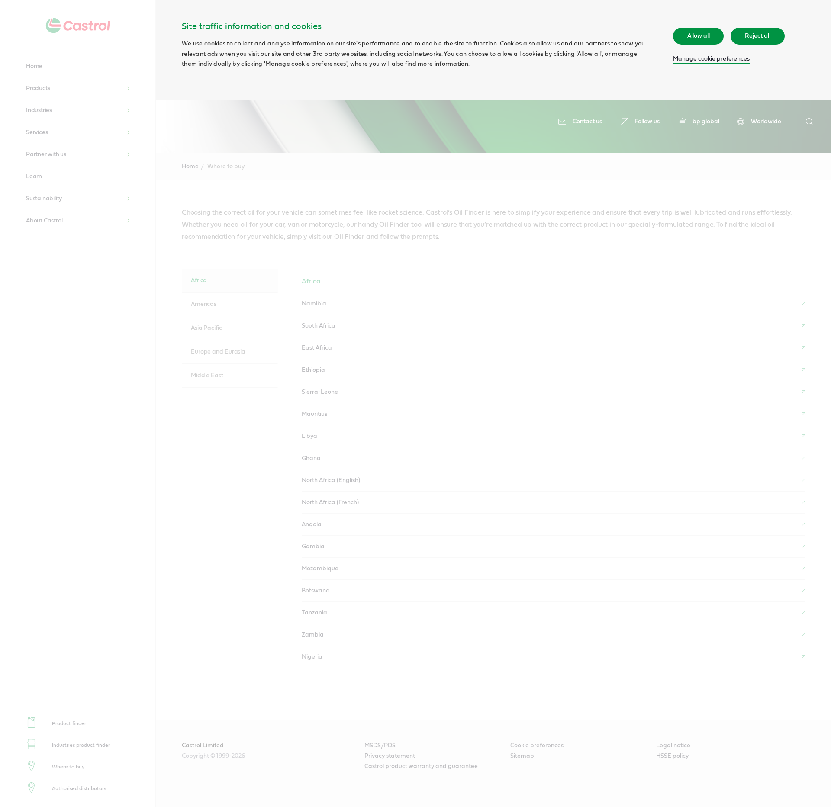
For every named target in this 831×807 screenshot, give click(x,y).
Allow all (698, 36)
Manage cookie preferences (711, 59)
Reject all (757, 36)
